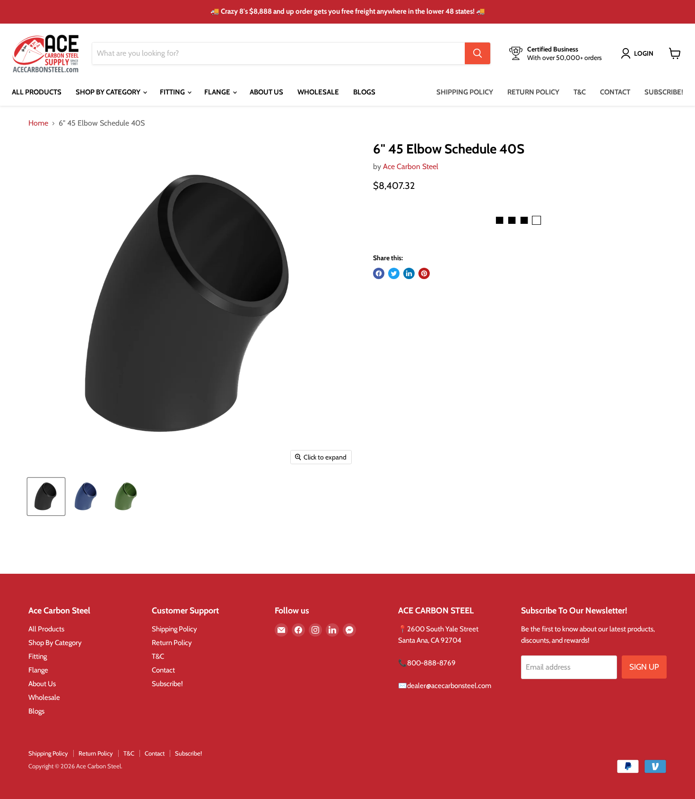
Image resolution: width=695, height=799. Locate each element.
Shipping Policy (464, 92)
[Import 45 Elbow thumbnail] (46, 496)
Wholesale (318, 92)
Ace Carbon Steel (410, 166)
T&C (579, 92)
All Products (36, 92)
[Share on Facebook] (378, 273)
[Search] (477, 53)
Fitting (173, 92)
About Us (266, 92)
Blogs (364, 92)
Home (38, 123)
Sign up (644, 667)
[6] (86, 496)
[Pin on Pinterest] (424, 273)
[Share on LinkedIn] (409, 273)
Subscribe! (663, 92)
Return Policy (533, 92)
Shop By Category (109, 92)
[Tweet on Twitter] (394, 273)
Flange (218, 92)
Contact (615, 92)
